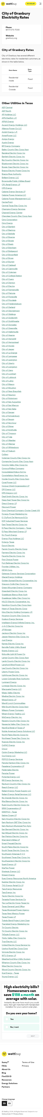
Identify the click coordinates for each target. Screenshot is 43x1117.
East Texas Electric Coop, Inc (14, 524)
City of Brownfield (10, 255)
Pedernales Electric (10, 770)
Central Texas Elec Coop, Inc (14, 205)
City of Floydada (9, 300)
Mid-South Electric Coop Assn (15, 707)
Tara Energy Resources (12, 889)
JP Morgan (6, 629)
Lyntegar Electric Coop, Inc (14, 686)
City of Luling (7, 381)
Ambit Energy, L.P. (9, 132)
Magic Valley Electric (11, 693)
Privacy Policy (18, 1114)
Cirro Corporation (9, 219)
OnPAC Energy (8, 745)
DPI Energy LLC (8, 489)
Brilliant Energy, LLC (10, 177)
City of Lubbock (9, 377)
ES (9, 1103)
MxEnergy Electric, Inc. (12, 717)
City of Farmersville (10, 290)
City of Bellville (8, 233)
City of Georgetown (11, 311)
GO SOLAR (31, 3)
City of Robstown (9, 398)
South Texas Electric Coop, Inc (15, 850)
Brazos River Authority (11, 174)
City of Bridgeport (10, 251)
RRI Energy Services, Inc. (12, 780)
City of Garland (8, 307)
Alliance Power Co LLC (12, 128)
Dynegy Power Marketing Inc (14, 514)
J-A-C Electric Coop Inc (12, 626)
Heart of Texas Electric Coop (14, 608)
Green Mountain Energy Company (17, 587)
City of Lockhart (9, 374)
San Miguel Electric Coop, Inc (15, 833)
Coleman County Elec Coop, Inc (16, 458)
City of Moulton (9, 388)
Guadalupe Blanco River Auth (14, 594)
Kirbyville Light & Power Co (13, 654)
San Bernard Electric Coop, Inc (15, 829)
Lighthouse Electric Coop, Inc (15, 675)
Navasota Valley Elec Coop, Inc (15, 724)
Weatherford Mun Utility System (16, 959)
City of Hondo (8, 346)
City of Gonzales (9, 325)
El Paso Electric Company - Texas (16, 528)
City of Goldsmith (9, 318)
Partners (6, 1087)
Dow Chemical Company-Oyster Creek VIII (21, 510)
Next (33, 1036)
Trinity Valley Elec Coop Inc (14, 938)
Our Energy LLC (9, 756)
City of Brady (7, 244)
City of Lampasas (9, 356)
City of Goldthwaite (10, 321)
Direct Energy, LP (9, 503)
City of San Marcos (10, 405)
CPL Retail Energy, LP (11, 184)
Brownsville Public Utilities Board (16, 181)
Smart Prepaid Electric (11, 843)
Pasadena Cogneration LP (13, 766)
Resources (7, 1080)
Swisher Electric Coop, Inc (13, 882)
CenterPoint (7, 202)
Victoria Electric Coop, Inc (13, 952)
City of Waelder (9, 440)
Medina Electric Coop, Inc (13, 696)
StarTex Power (8, 868)
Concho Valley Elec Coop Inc (15, 465)
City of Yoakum (8, 451)
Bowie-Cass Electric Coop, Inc (15, 167)
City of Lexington (9, 360)
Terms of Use (28, 1062)
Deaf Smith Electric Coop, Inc (15, 496)
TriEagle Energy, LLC (10, 934)
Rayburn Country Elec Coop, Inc (16, 784)
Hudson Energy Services (12, 619)
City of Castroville (10, 269)
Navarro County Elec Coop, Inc (15, 721)
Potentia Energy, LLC (11, 777)
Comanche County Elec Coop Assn (17, 461)
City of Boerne (8, 237)
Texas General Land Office (13, 906)
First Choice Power (10, 559)
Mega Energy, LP (9, 700)
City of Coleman (9, 272)
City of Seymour (9, 423)
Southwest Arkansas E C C (13, 854)
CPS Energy (7, 188)
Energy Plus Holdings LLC (13, 538)
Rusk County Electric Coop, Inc (15, 805)
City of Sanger (8, 412)
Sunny (5, 1062)
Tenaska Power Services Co (14, 899)
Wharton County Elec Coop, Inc (16, 962)
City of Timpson (9, 433)
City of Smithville (9, 430)
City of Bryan (7, 258)
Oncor (4, 749)
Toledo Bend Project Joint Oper (16, 920)
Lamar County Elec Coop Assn (15, 658)
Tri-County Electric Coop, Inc (15, 931)
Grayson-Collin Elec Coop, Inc (15, 584)
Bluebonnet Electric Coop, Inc (15, 163)
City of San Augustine (11, 402)
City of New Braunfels (11, 391)
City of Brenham (9, 248)
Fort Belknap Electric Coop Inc (15, 563)
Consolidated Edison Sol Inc (14, 472)
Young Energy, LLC (10, 976)
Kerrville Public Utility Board (14, 647)
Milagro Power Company (13, 710)
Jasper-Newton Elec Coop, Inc (15, 636)
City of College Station (12, 276)
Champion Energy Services (13, 209)
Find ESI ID (6, 1076)
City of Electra (8, 286)
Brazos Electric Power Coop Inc (16, 170)
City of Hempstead (10, 342)
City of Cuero (8, 279)
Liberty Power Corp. (11, 672)
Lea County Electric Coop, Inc (15, 668)
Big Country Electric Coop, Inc (15, 160)
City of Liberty (8, 363)
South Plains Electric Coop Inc (15, 847)
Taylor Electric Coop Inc (12, 896)
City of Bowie (8, 240)
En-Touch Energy (9, 535)
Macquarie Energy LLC (12, 689)
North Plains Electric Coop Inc (15, 735)
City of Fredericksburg (11, 304)
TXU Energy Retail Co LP (12, 885)
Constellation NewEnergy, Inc (15, 475)
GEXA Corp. (7, 570)
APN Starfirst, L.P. (9, 118)
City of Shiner (8, 426)
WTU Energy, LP (9, 955)
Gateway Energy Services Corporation (19, 573)
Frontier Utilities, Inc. (11, 566)
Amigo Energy (8, 139)
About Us (6, 1069)
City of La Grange (9, 353)
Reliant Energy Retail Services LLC (16, 794)
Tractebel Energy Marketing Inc (15, 924)
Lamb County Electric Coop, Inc (16, 661)
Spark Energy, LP (9, 864)
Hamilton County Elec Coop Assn (16, 605)
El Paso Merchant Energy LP (14, 531)
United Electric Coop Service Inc (16, 945)
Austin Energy (8, 142)
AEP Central (7, 107)
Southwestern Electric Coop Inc (16, 861)
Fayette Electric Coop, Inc (13, 556)
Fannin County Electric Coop (14, 549)
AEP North (6, 111)
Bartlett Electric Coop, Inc (13, 156)
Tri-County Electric (10, 927)
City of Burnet (8, 262)
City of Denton (8, 283)
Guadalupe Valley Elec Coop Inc (16, 598)
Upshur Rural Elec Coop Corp (15, 948)
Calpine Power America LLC (14, 195)
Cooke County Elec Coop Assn (15, 479)
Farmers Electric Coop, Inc (13, 552)
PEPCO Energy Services (12, 759)
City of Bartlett (8, 226)
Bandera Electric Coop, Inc (13, 153)
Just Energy (7, 640)
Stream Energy (8, 875)
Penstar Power (8, 773)
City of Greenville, (10, 328)
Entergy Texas (8, 542)
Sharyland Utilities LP (11, 840)
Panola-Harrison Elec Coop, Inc (15, 763)
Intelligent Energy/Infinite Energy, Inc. (18, 622)
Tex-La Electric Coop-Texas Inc (15, 903)
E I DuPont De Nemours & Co (15, 517)
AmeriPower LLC (9, 135)
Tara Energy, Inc (9, 892)
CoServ (5, 454)
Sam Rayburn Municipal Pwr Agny (16, 826)
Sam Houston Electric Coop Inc (16, 819)
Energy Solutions (10, 1083)
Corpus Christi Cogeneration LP (15, 486)
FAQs (4, 1066)
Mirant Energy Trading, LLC (13, 714)
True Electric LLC (9, 941)
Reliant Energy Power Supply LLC (16, 791)
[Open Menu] (40, 4)
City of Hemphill (9, 339)
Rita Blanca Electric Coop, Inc (15, 801)
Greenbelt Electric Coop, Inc (14, 591)
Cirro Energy (7, 223)
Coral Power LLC (9, 482)
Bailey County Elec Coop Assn (15, 149)
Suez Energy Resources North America (19, 878)
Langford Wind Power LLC (13, 665)
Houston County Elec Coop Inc (16, 615)
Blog (4, 1073)
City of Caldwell (9, 265)
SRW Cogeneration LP (11, 808)
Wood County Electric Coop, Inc (16, 969)
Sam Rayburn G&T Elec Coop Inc (16, 822)
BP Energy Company (11, 146)
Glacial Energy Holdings (12, 577)
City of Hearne (8, 335)
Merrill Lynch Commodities (13, 703)
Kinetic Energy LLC (10, 651)
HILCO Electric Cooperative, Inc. (16, 601)
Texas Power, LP (9, 917)
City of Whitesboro (10, 447)
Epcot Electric (8, 545)
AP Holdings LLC (9, 114)
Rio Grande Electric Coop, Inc (15, 798)
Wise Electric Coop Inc (12, 966)
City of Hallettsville (10, 332)
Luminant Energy (9, 682)
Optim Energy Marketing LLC (14, 752)
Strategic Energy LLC (11, 871)
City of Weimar (8, 444)
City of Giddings (9, 314)
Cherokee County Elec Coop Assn (17, 216)
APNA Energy (8, 121)
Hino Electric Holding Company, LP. (17, 612)
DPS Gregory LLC (9, 493)
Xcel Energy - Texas (10, 973)
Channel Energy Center (12, 212)
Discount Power (9, 507)
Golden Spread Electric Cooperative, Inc (19, 580)
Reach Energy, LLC (10, 787)
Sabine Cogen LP (9, 815)
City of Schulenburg (10, 416)
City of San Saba (9, 409)
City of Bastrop (8, 230)
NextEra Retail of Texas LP (13, 728)
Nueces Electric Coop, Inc (13, 742)
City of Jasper (8, 349)
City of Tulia (7, 437)
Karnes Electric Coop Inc (13, 643)
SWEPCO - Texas (9, 812)
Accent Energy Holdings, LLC (14, 125)
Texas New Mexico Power (13, 913)
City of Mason (8, 384)
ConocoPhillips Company (13, 468)
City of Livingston (9, 367)
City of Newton (9, 395)
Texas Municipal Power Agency (15, 910)
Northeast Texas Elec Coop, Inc (16, 738)
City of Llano (7, 370)
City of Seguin (8, 419)
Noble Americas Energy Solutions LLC (18, 731)
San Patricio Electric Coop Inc (15, 836)
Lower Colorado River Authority (16, 679)
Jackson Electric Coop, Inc (13, 633)
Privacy (25, 1066)
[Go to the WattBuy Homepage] (9, 4)
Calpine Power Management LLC (16, 198)
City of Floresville (9, 297)
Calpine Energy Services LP (13, 191)
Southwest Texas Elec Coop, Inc (16, 857)
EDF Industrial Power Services (15, 521)
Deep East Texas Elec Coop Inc (15, 500)
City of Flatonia (8, 293)
